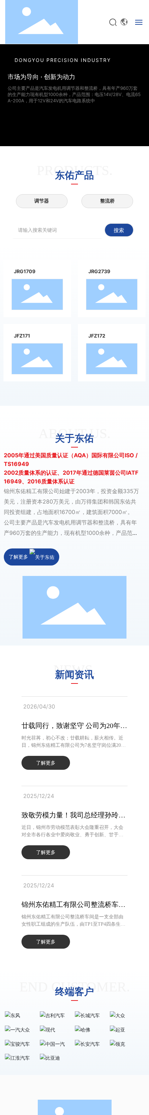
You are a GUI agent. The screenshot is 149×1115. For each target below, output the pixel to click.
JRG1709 (24, 271)
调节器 (41, 201)
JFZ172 (96, 336)
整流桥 (107, 201)
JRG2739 (99, 271)
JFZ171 (22, 336)
